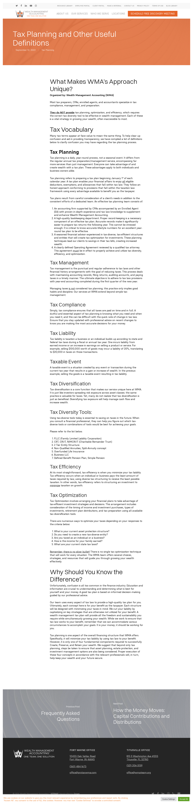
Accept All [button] (184, 799)
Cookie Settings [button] (168, 799)
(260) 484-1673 (78, 766)
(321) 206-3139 (134, 765)
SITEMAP (54, 793)
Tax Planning (47, 50)
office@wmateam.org (139, 772)
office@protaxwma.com (83, 772)
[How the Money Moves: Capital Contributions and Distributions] (143, 713)
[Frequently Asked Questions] (49, 713)
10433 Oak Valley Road (83, 756)
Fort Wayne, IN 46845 (82, 759)
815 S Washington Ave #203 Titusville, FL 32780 (142, 758)
